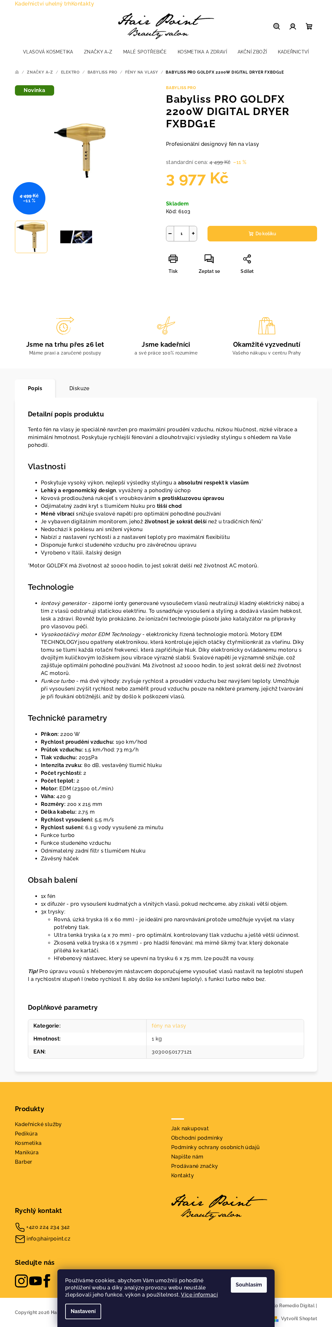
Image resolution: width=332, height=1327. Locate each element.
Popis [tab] (35, 388)
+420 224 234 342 (48, 1227)
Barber (23, 1162)
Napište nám (187, 1157)
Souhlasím (249, 1285)
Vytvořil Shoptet (299, 1318)
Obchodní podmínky (197, 1138)
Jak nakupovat (190, 1128)
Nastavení (83, 1311)
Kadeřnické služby (38, 1124)
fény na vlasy (169, 1026)
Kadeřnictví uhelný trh (43, 4)
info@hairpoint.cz (48, 1239)
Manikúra (27, 1152)
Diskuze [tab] (79, 388)
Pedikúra (26, 1134)
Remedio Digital (296, 1305)
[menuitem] (48, 51)
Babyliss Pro (181, 88)
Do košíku (265, 233)
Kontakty (82, 4)
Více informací (199, 1295)
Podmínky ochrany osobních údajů (215, 1147)
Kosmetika (28, 1143)
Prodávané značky (194, 1166)
